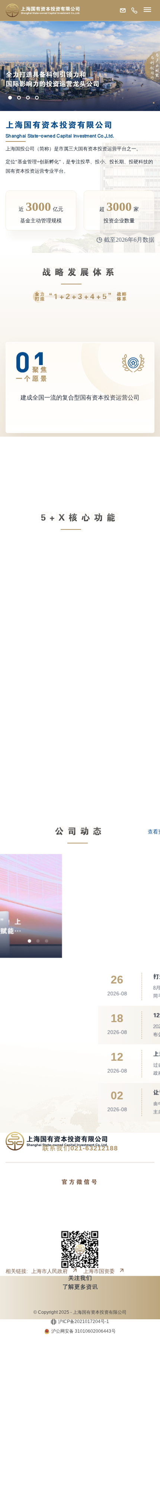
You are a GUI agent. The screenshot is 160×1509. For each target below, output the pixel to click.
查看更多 (138, 793)
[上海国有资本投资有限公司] (43, 10)
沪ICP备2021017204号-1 (83, 1283)
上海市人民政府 (49, 1250)
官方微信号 (80, 1160)
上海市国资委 (99, 1250)
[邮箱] (121, 11)
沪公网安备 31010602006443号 (83, 1292)
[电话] (133, 11)
